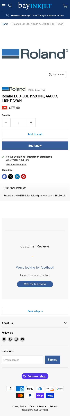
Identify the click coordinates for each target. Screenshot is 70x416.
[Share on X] (10, 176)
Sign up (52, 359)
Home (5, 23)
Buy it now (35, 145)
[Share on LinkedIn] (17, 176)
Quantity (6, 115)
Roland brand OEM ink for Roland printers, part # (35, 195)
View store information (16, 164)
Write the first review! (35, 284)
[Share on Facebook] (4, 176)
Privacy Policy (19, 406)
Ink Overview (15, 188)
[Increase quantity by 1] (31, 122)
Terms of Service (38, 406)
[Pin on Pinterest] (23, 176)
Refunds (54, 406)
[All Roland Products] (14, 89)
